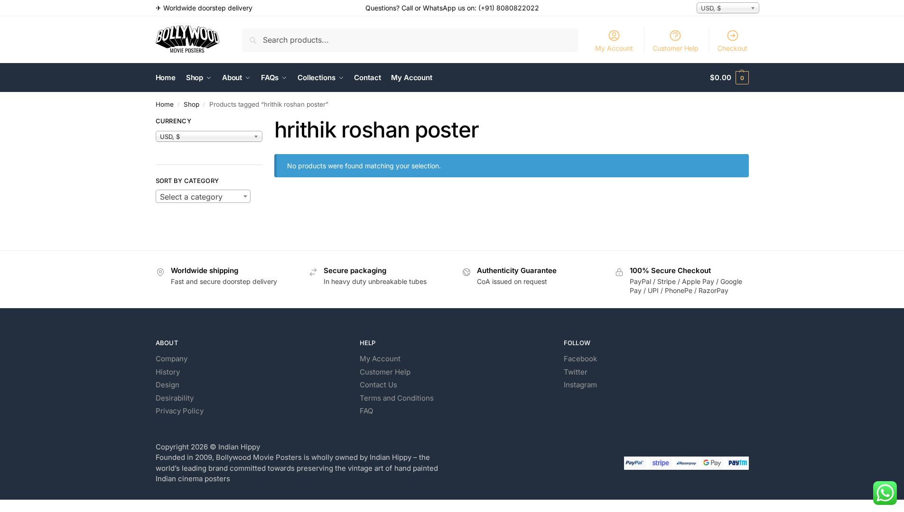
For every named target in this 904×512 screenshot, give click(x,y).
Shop (191, 104)
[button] (729, 78)
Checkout (732, 48)
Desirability (175, 397)
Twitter (575, 371)
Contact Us (378, 384)
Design (167, 384)
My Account (614, 48)
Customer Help (675, 48)
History (168, 371)
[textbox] (203, 196)
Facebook (580, 358)
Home (165, 104)
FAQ (366, 410)
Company (171, 358)
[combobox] (203, 196)
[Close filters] (265, 122)
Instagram (580, 384)
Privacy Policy (180, 410)
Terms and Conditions (397, 397)
